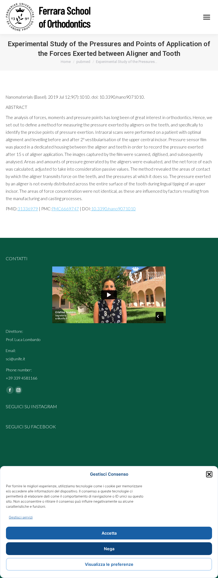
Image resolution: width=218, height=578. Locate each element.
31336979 (28, 208)
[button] (209, 474)
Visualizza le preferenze (109, 564)
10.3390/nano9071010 (113, 208)
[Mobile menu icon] (206, 17)
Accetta (109, 533)
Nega (109, 548)
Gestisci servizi (21, 517)
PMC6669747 (65, 208)
